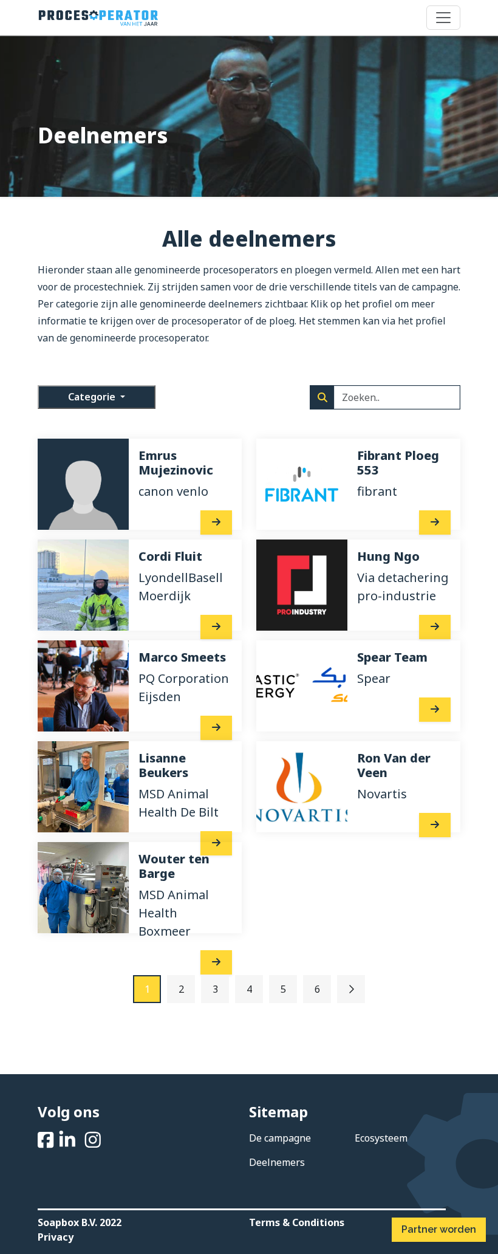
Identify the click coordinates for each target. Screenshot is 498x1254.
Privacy (55, 1237)
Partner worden (438, 1229)
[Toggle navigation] (443, 17)
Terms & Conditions (296, 1222)
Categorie (93, 396)
